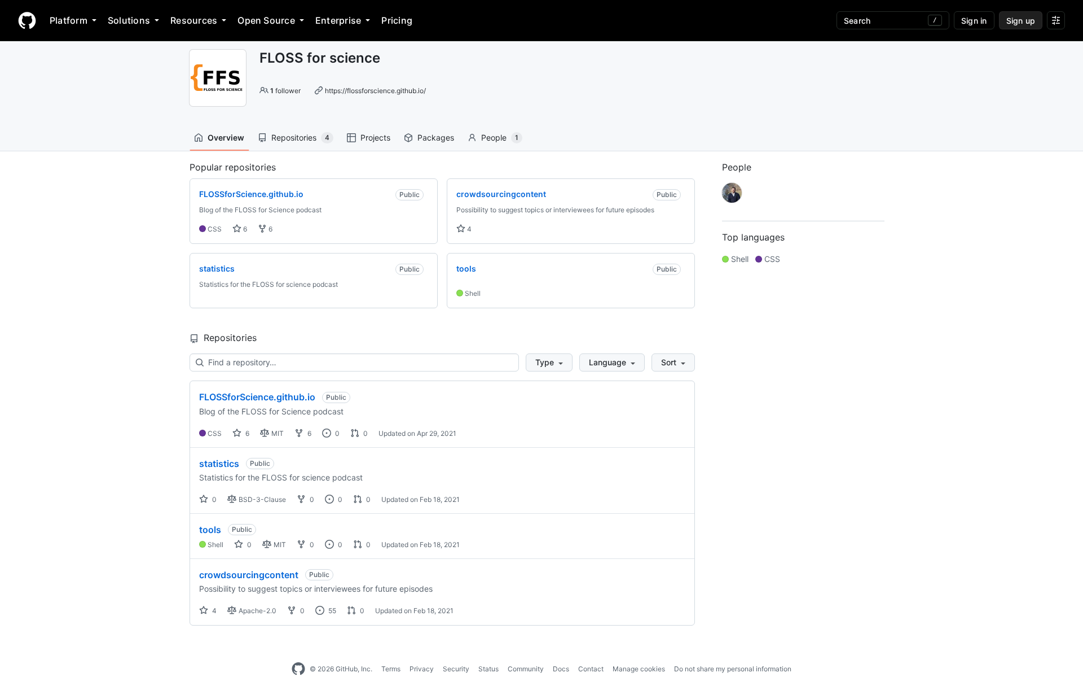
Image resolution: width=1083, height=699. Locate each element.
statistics (219, 463)
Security (456, 669)
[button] (549, 362)
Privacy (422, 669)
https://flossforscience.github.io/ (375, 90)
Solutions (129, 20)
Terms (390, 669)
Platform (68, 20)
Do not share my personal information (732, 669)
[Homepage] (27, 20)
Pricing (396, 20)
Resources (193, 20)
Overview (226, 137)
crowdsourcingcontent (248, 574)
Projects (375, 137)
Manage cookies (639, 669)
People (499, 137)
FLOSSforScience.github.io (257, 397)
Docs (561, 669)
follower (285, 90)
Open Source (266, 20)
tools (210, 529)
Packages (435, 137)
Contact (591, 669)
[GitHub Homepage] (298, 669)
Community (526, 669)
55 (331, 610)
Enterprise (338, 20)
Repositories (300, 137)
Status (488, 669)
